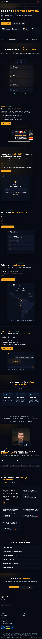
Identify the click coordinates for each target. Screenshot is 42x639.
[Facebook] (10, 605)
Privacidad (35, 637)
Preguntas (34, 1)
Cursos (23, 1)
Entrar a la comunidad (7, 226)
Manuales (3, 617)
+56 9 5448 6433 (6, 621)
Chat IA (27, 2)
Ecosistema (18, 1)
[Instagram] (2, 605)
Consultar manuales (7, 348)
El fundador (24, 615)
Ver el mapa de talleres (7, 279)
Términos (31, 637)
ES (38, 1)
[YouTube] (5, 605)
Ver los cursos (6, 23)
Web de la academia (25, 610)
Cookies (39, 637)
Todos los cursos (25, 611)
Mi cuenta (23, 613)
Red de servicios (4, 615)
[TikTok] (7, 605)
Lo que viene (30, 1)
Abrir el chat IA (7, 171)
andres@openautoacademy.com (8, 623)
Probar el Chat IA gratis (19, 23)
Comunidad (3, 613)
